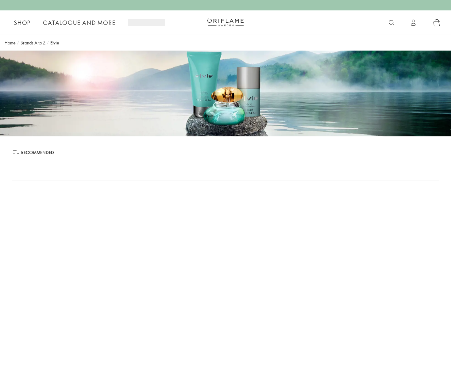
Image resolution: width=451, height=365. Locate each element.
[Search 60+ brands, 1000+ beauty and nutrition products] (391, 22)
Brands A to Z (33, 43)
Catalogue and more (79, 22)
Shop (22, 22)
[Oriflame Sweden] (225, 22)
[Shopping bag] (436, 22)
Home (10, 43)
